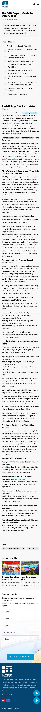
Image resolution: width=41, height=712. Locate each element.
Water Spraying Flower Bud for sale (13, 548)
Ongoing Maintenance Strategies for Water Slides (22, 77)
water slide (32, 179)
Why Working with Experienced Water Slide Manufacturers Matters (22, 56)
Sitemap (16, 708)
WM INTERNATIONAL (5, 4)
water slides (34, 113)
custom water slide (18, 479)
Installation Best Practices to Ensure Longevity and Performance (20, 72)
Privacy (4, 708)
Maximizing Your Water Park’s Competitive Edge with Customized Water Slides (22, 83)
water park (25, 113)
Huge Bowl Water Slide (30, 574)
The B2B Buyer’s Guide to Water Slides (19, 46)
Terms (10, 708)
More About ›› (7, 694)
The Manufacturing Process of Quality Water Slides (20, 66)
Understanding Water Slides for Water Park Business (22, 50)
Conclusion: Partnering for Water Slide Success (20, 89)
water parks (12, 159)
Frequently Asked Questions (17, 94)
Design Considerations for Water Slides (21, 61)
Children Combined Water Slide (11, 574)
